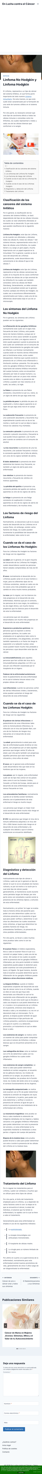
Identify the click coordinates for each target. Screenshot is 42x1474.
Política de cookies (9, 1449)
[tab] (17, 1348)
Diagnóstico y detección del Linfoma (19, 189)
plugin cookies (37, 1471)
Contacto (5, 1452)
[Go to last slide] (5, 1325)
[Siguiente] (36, 1325)
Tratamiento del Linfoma (15, 191)
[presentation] (21, 1316)
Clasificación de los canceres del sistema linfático (21, 170)
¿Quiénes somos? (9, 1442)
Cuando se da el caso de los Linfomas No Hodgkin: (21, 180)
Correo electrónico (12, 1413)
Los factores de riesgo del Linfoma (19, 176)
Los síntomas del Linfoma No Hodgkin (20, 174)
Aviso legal (6, 1445)
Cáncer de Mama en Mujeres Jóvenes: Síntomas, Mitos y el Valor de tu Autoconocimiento (19, 1336)
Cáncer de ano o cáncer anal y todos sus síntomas (10, 1282)
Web (6, 1423)
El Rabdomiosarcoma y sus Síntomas (31, 1281)
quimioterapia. (16, 1229)
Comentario (7, 1372)
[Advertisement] (21, 30)
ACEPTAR (21, 1472)
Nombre (8, 1404)
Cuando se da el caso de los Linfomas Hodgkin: (20, 185)
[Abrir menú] (38, 3)
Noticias (6, 76)
